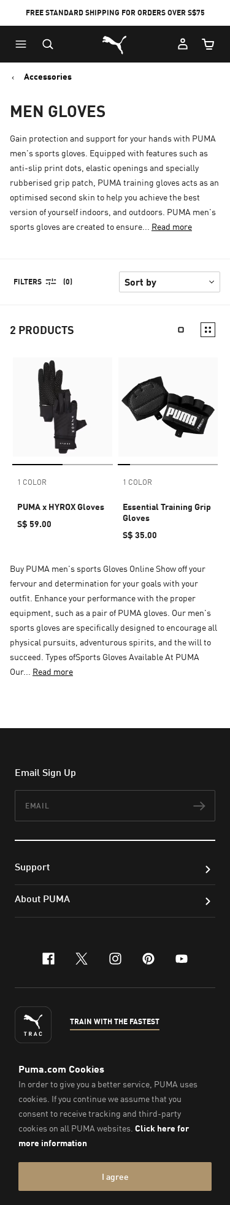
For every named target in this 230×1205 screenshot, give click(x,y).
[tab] (37, 464)
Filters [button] (27, 281)
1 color (32, 482)
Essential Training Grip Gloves (167, 512)
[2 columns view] (208, 329)
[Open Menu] (24, 44)
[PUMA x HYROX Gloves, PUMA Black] (62, 407)
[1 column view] (181, 329)
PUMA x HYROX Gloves (60, 506)
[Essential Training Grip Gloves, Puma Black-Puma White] (168, 407)
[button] (24, 44)
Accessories (48, 77)
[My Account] (182, 44)
